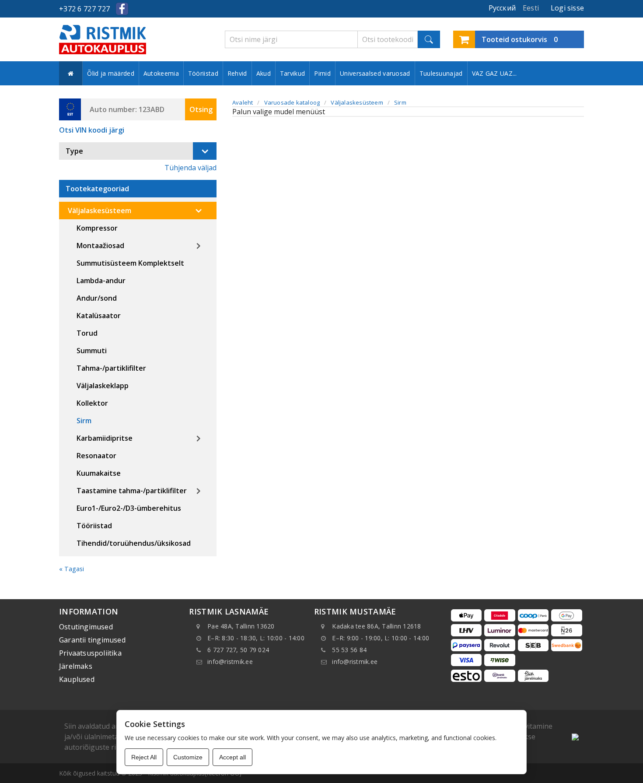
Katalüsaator (99, 315)
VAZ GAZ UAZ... (494, 73)
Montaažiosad (100, 245)
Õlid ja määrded (110, 73)
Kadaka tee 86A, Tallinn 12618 (376, 626)
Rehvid (237, 73)
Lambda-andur (101, 280)
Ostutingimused (86, 627)
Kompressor (97, 228)
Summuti (92, 350)
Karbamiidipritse (105, 438)
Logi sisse (567, 8)
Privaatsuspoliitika (90, 653)
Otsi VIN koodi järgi (91, 130)
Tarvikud (292, 73)
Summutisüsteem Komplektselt (130, 263)
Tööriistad (203, 73)
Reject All (144, 757)
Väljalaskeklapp (103, 385)
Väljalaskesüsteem (99, 210)
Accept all (232, 757)
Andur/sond (97, 298)
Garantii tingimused (92, 640)
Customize (188, 757)
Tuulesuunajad (441, 73)
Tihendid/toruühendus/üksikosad (134, 543)
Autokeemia (161, 73)
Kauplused (76, 679)
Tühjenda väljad (190, 167)
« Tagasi (71, 569)
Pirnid (322, 73)
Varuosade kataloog (292, 102)
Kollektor (92, 403)
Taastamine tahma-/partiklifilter (132, 490)
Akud (263, 73)
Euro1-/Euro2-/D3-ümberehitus (129, 508)
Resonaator (96, 455)
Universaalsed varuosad (375, 73)
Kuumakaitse (99, 473)
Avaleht (242, 102)
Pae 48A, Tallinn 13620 (241, 626)
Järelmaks (75, 666)
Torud (87, 333)
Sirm (84, 420)
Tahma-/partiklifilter (111, 368)
